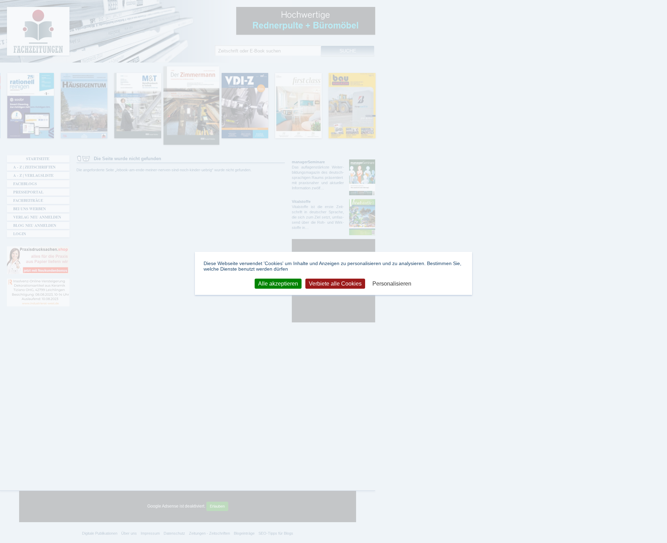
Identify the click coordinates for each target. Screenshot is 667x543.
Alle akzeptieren (278, 283)
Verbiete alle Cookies (335, 283)
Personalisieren (391, 283)
